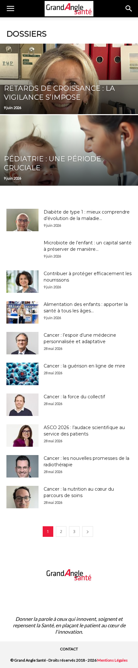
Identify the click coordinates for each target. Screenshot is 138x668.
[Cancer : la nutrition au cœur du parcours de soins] (22, 497)
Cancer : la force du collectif (74, 397)
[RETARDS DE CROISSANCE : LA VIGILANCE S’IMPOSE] (69, 103)
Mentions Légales (112, 660)
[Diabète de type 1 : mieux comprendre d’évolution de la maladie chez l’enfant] (22, 220)
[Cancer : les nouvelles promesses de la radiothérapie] (22, 466)
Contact (69, 649)
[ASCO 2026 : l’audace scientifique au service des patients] (22, 435)
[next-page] (87, 531)
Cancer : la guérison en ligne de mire (84, 366)
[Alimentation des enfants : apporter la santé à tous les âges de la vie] (22, 312)
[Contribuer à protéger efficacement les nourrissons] (22, 281)
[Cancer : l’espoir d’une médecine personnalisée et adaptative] (22, 343)
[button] (10, 8)
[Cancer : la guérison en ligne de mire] (22, 374)
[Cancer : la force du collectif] (22, 404)
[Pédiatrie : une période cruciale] (69, 174)
